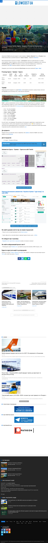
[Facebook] (2, 530)
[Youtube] (9, 530)
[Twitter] (5, 530)
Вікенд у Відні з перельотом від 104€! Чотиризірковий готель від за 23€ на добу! (38, 283)
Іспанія (7, 521)
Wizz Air (30, 521)
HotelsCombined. (24, 232)
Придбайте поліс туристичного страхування (11, 240)
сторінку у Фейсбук (14, 252)
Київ (14, 521)
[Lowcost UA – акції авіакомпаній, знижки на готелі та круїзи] (24, 1)
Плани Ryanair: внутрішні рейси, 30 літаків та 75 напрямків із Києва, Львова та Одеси (39, 303)
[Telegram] (2, 534)
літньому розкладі (19, 106)
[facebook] (19, 258)
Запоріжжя (44, 521)
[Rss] (9, 532)
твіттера (12, 485)
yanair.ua (27, 132)
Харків (27, 521)
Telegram (17, 254)
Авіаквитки (7, 27)
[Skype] (2, 532)
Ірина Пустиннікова (11, 464)
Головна (3, 27)
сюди (3, 494)
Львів (23, 521)
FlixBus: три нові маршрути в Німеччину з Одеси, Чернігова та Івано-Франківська (23, 303)
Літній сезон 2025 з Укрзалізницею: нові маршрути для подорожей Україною (8, 303)
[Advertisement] (24, 14)
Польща (11, 521)
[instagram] (7, 532)
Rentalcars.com (14, 246)
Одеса (40, 521)
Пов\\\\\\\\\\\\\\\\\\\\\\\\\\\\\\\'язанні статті (8, 287)
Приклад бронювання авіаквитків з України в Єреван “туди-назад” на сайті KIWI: (23, 192)
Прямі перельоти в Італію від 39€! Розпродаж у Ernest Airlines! (11, 283)
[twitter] (22, 258)
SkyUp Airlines (35, 521)
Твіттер (3, 254)
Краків (17, 521)
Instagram (21, 252)
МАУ (11, 65)
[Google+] (7, 530)
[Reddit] (5, 532)
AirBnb (36, 235)
